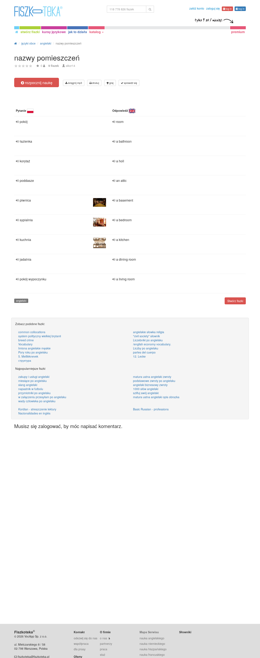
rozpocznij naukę (38, 82)
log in (228, 8)
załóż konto (196, 8)
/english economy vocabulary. (152, 344)
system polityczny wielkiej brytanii (39, 336)
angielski (21, 300)
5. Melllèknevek (28, 356)
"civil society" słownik (146, 336)
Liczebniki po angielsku (148, 340)
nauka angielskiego (152, 638)
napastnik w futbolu (30, 389)
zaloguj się (213, 8)
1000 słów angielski (145, 389)
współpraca (81, 644)
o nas (103, 638)
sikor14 (70, 66)
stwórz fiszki (30, 31)
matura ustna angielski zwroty (152, 377)
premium (238, 31)
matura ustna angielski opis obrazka (156, 397)
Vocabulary (25, 344)
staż (102, 655)
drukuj (95, 83)
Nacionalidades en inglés (34, 413)
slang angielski (27, 385)
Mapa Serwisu (149, 632)
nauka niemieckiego (152, 644)
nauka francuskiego (152, 655)
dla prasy (80, 649)
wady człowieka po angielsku (36, 401)
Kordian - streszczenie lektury (37, 409)
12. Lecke (139, 356)
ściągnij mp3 (74, 83)
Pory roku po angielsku (33, 352)
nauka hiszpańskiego (153, 649)
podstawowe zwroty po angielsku (154, 381)
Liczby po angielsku (145, 348)
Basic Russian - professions (151, 409)
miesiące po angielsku (32, 381)
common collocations (31, 332)
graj (111, 83)
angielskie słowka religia (148, 332)
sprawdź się (130, 83)
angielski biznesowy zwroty (150, 385)
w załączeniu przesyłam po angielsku (42, 397)
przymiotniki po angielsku (34, 393)
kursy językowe (54, 31)
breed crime (26, 340)
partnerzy (106, 644)
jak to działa (77, 31)
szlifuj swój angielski (146, 393)
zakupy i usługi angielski (33, 377)
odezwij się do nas (85, 638)
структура (24, 360)
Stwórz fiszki (235, 301)
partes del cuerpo (144, 352)
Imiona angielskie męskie (34, 348)
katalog (95, 31)
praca (103, 649)
